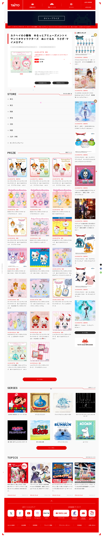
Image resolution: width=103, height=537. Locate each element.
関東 (11, 111)
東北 (11, 99)
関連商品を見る (60, 83)
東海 (11, 118)
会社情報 (23, 525)
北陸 (11, 124)
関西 (11, 130)
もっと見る (40, 379)
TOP (9, 27)
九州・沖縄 (13, 136)
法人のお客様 (11, 525)
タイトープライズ (19, 27)
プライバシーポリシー (64, 525)
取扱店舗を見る (43, 83)
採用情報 (35, 525)
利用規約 (79, 525)
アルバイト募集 (48, 525)
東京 (11, 105)
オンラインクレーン (16, 143)
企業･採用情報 (88, 2)
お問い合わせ (92, 525)
